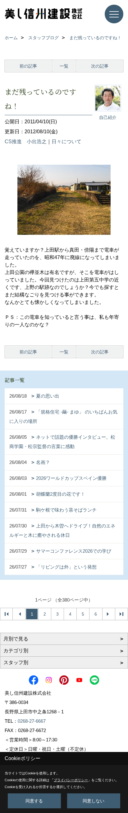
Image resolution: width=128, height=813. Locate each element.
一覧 (64, 66)
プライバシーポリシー (71, 780)
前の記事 (28, 66)
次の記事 (99, 66)
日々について (66, 141)
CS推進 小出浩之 (26, 141)
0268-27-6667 (32, 721)
